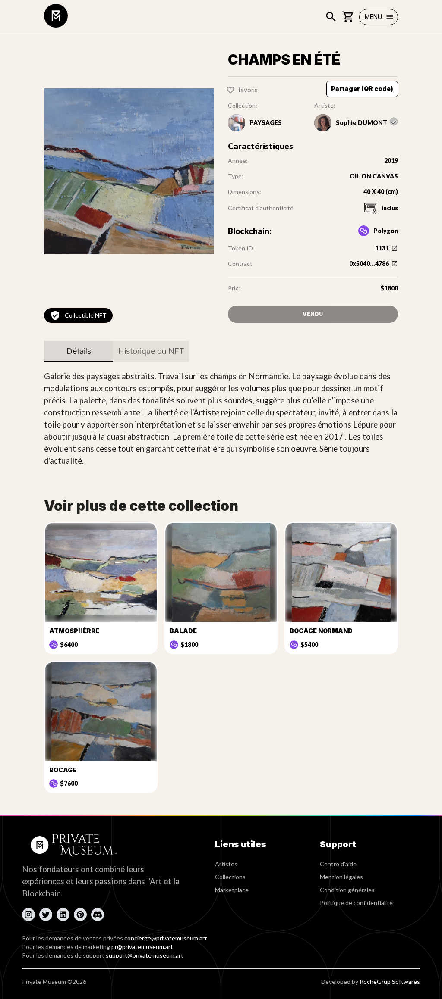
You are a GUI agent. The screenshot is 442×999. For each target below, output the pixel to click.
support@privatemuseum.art (144, 955)
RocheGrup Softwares (390, 981)
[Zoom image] (129, 171)
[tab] (78, 351)
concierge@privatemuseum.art (165, 938)
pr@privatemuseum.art (142, 946)
